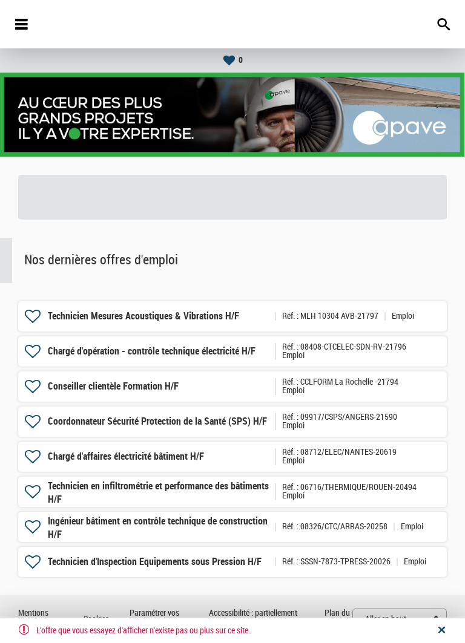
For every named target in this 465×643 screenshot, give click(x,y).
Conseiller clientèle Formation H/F (113, 386)
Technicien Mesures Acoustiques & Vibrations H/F (143, 316)
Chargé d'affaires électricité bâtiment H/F (126, 456)
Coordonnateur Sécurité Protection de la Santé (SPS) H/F (157, 421)
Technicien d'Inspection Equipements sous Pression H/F (155, 561)
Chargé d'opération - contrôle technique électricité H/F (152, 351)
